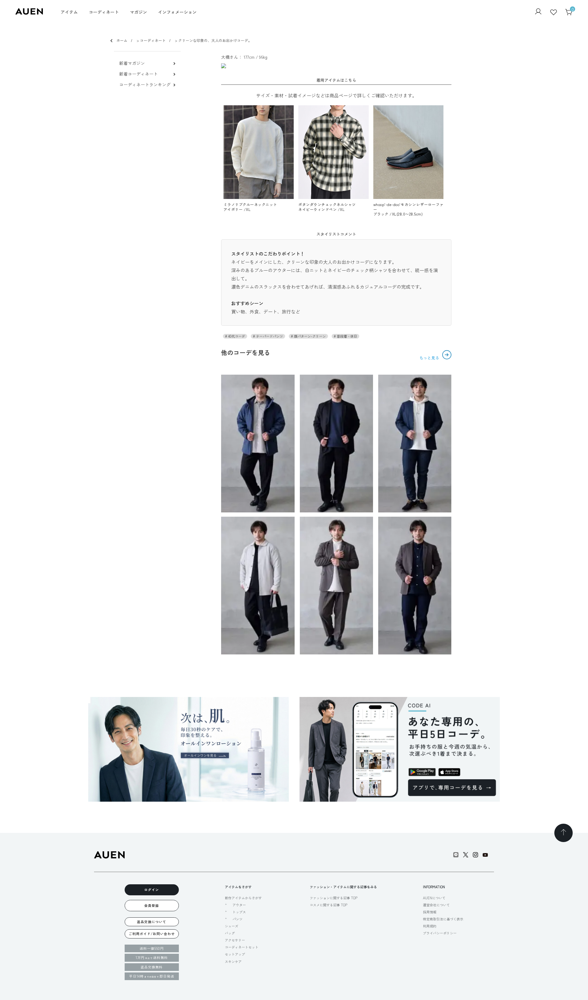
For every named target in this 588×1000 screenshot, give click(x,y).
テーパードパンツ (269, 336)
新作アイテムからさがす (243, 897)
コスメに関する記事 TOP (328, 904)
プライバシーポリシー (440, 933)
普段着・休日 (346, 336)
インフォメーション (177, 12)
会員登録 (151, 905)
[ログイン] (538, 12)
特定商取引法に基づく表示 (443, 918)
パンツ (237, 919)
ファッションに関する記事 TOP (333, 897)
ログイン (151, 889)
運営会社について (436, 904)
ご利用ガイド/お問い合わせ (152, 933)
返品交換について (151, 921)
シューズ (231, 925)
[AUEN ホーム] (29, 12)
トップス (239, 912)
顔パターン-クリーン (309, 336)
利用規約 (429, 925)
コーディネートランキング (145, 84)
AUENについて (434, 897)
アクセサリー (235, 940)
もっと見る (429, 358)
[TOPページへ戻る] (563, 833)
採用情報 (429, 911)
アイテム (69, 12)
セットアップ (235, 954)
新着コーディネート (138, 74)
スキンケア (233, 961)
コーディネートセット (241, 947)
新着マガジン (132, 63)
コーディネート (104, 12)
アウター (239, 905)
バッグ (230, 933)
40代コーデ (236, 336)
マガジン (138, 12)
